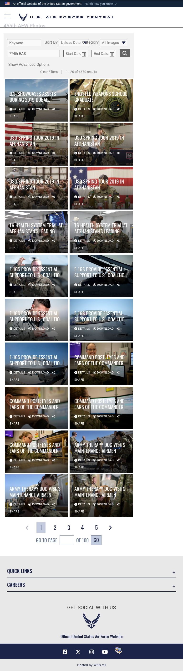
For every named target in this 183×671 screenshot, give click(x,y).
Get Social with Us (91, 607)
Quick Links (19, 570)
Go (96, 539)
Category (90, 42)
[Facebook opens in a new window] (64, 652)
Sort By (51, 42)
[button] (101, 3)
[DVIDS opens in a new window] (118, 650)
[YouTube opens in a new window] (104, 652)
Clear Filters (49, 72)
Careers (16, 584)
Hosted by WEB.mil (91, 665)
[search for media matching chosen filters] (125, 52)
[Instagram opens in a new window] (91, 652)
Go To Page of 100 (62, 540)
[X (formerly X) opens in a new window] (78, 652)
